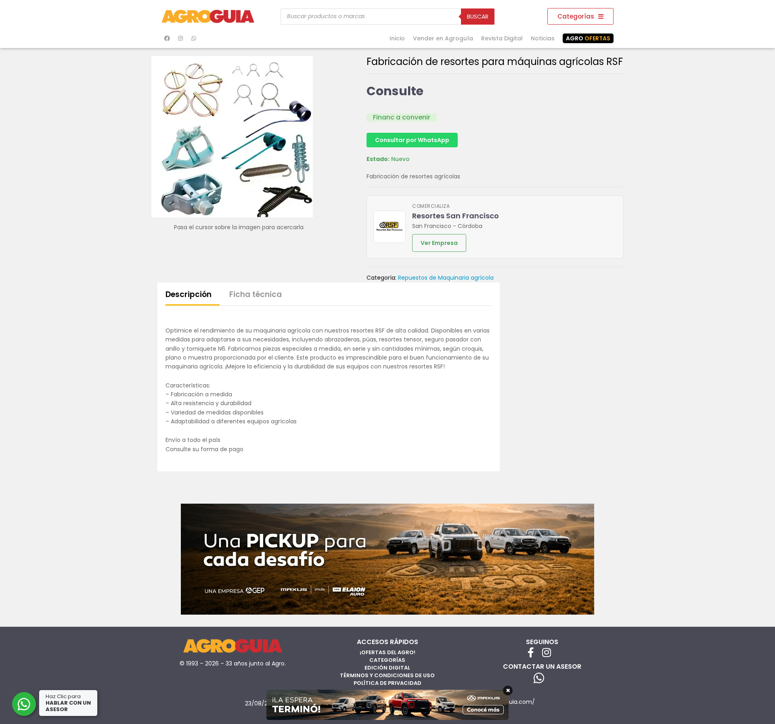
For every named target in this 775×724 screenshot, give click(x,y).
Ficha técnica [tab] (255, 294)
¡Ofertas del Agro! (387, 652)
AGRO (588, 38)
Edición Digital (387, 668)
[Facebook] (167, 38)
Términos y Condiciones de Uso (387, 675)
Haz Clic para (68, 703)
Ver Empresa (439, 243)
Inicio (397, 38)
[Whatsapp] (193, 38)
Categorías (387, 660)
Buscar (477, 17)
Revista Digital (502, 38)
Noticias (543, 38)
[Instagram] (180, 38)
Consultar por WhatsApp (412, 140)
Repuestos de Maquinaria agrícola (446, 278)
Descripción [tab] (188, 294)
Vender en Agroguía (443, 38)
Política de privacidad (387, 683)
